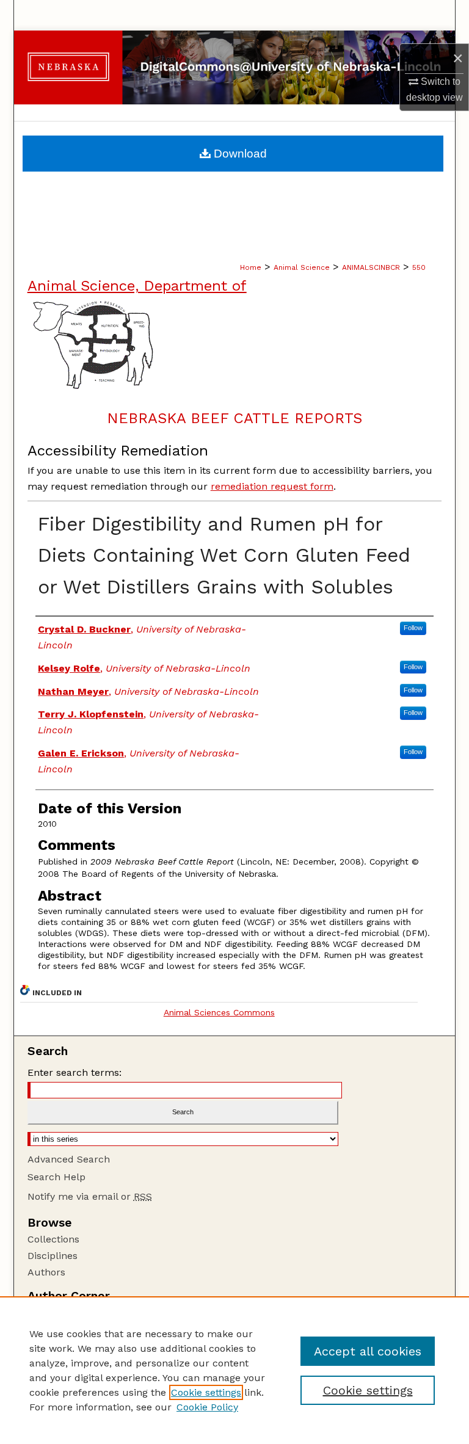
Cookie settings (206, 1392)
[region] (234, 1370)
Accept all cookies (367, 1351)
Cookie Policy (207, 1407)
